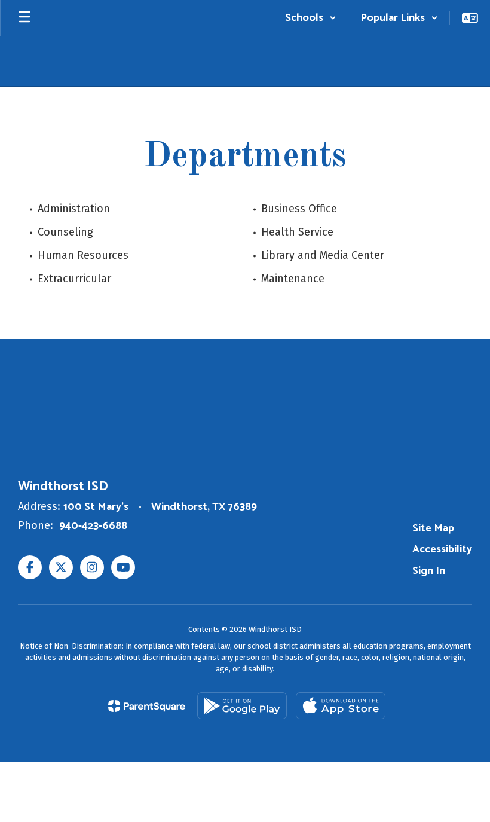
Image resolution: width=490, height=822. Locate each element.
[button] (310, 18)
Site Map (433, 528)
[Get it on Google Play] (242, 705)
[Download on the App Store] (340, 705)
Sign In (428, 571)
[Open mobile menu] (24, 18)
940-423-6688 (93, 526)
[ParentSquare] (146, 706)
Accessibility (442, 549)
